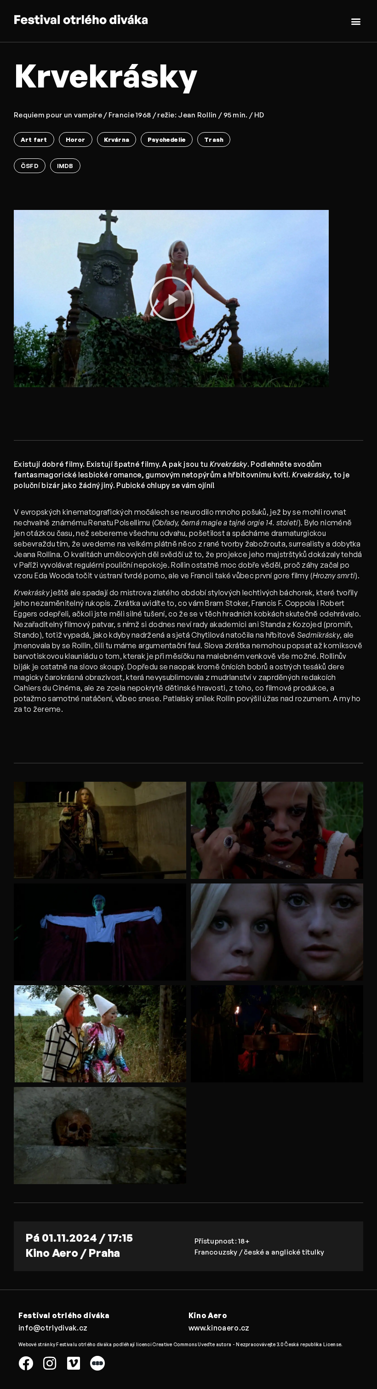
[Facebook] (25, 1363)
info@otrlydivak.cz (52, 1327)
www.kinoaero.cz (219, 1327)
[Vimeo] (73, 1363)
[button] (355, 21)
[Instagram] (49, 1363)
